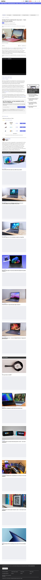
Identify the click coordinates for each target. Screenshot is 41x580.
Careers (31, 573)
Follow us (20, 45)
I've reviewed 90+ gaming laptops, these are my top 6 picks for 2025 (33, 103)
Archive (21, 573)
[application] (14, 66)
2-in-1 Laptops (7, 17)
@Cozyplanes (6, 91)
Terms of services (12, 109)
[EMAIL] (8, 140)
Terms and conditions (5, 571)
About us (12, 573)
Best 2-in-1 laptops (5, 79)
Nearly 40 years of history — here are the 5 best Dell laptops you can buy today (33, 95)
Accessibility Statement (5, 573)
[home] (2, 3)
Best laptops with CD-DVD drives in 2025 (33, 106)
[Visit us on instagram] (29, 1)
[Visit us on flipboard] (30, 1)
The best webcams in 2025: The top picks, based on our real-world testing (33, 99)
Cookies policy (31, 571)
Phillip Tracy (7, 22)
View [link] (22, 123)
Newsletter (24, 45)
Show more (15, 133)
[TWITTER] (6, 140)
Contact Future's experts (14, 571)
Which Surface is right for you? (7, 76)
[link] (5, 123)
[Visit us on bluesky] (28, 1)
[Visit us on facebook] (25, 1)
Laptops (3, 17)
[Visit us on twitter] (26, 1)
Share (4, 45)
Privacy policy (22, 571)
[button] (38, 1)
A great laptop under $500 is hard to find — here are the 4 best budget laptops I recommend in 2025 (33, 91)
